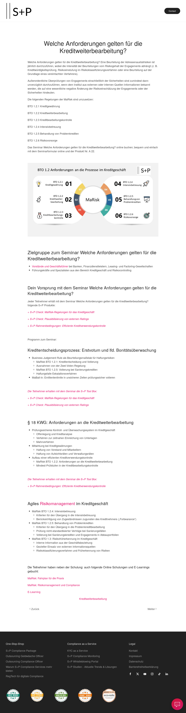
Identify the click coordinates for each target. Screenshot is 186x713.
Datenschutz (136, 661)
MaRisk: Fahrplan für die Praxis (46, 578)
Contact (172, 10)
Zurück (35, 609)
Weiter (151, 609)
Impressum (135, 656)
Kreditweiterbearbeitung (93, 599)
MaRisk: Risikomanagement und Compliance (54, 585)
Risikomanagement (57, 503)
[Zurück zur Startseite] (19, 11)
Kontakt (133, 650)
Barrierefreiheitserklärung (143, 667)
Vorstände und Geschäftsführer (50, 266)
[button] (177, 704)
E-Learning (34, 592)
